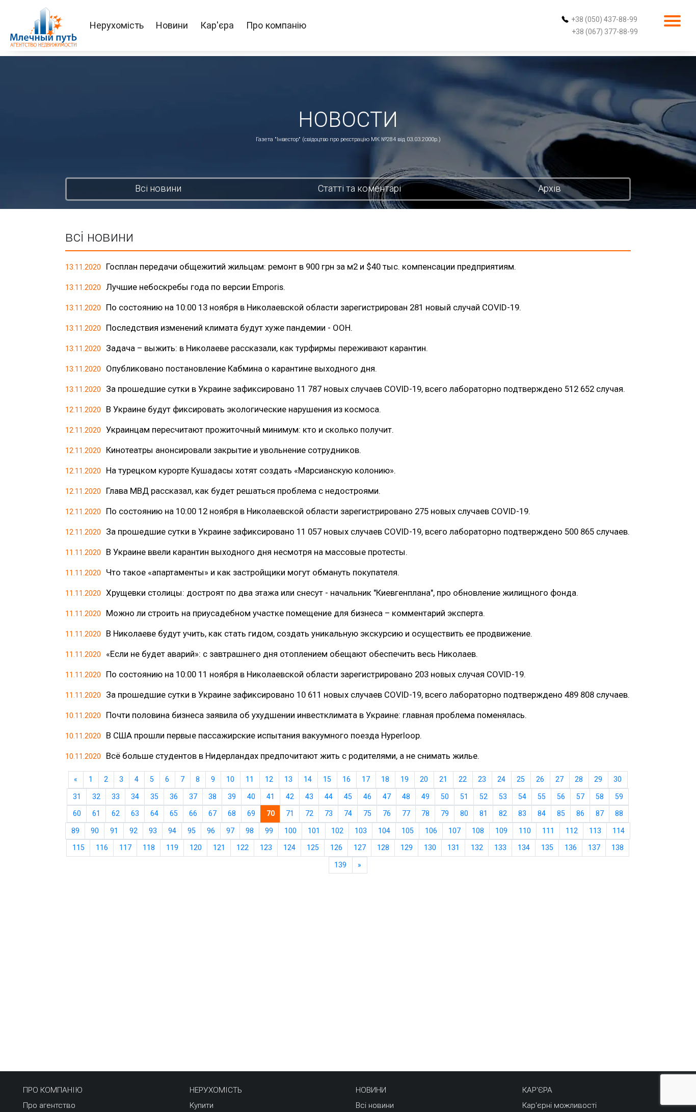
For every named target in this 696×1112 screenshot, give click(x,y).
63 (135, 813)
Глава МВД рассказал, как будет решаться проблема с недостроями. (243, 491)
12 (269, 779)
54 (522, 796)
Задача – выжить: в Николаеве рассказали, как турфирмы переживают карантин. (267, 348)
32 (96, 796)
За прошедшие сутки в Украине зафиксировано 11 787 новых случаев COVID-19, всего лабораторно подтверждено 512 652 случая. (365, 389)
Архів (549, 188)
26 (540, 779)
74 (348, 813)
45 (348, 796)
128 (383, 847)
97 (230, 831)
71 (290, 813)
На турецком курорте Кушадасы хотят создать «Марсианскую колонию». (251, 470)
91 (114, 831)
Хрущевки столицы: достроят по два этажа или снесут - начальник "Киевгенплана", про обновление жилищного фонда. (342, 593)
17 (366, 779)
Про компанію (276, 25)
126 (336, 847)
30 (617, 779)
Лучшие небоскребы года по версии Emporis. (195, 287)
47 (387, 796)
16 (346, 779)
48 (406, 796)
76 (387, 813)
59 (619, 796)
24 (501, 779)
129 (406, 847)
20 (424, 779)
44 (329, 796)
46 (367, 796)
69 (251, 813)
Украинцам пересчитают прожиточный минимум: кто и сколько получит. (250, 430)
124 (289, 847)
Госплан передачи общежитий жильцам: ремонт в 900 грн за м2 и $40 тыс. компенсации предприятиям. (311, 266)
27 (559, 779)
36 (174, 796)
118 (149, 847)
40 (251, 796)
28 (579, 779)
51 (464, 796)
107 (454, 831)
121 (219, 847)
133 (500, 847)
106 (431, 831)
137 (594, 847)
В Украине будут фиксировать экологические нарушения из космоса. (243, 409)
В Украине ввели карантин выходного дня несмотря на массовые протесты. (257, 552)
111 (548, 831)
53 (503, 796)
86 (580, 813)
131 (453, 847)
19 (404, 779)
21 (443, 779)
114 (618, 831)
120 (196, 847)
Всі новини (158, 188)
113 (595, 831)
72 (309, 813)
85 (561, 813)
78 (425, 813)
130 (430, 847)
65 (174, 813)
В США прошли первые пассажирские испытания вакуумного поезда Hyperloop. (264, 735)
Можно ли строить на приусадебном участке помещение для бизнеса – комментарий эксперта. (295, 613)
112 (572, 831)
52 (483, 796)
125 (313, 847)
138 (617, 847)
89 (75, 831)
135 (547, 847)
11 (250, 779)
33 (116, 796)
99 (269, 831)
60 (77, 813)
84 (542, 813)
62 (116, 813)
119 (172, 847)
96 (211, 831)
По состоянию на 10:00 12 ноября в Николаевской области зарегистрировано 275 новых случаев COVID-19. (318, 511)
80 (464, 813)
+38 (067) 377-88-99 (605, 31)
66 (193, 813)
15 (327, 779)
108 (478, 831)
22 (463, 779)
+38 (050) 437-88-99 (604, 19)
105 (407, 831)
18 (385, 779)
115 (78, 847)
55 (542, 796)
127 (360, 847)
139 (340, 865)
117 (125, 847)
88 (619, 813)
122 (242, 847)
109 (501, 831)
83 (522, 813)
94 (172, 831)
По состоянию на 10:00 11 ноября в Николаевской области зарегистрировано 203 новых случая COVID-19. (316, 674)
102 (337, 831)
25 (521, 779)
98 (250, 831)
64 (154, 813)
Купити (201, 1105)
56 (561, 796)
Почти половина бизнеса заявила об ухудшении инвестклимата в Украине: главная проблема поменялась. (316, 715)
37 (193, 796)
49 (425, 796)
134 (524, 847)
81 (483, 813)
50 (445, 796)
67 (212, 813)
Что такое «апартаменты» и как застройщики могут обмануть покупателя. (252, 572)
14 (308, 779)
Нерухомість (117, 25)
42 (290, 796)
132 (477, 847)
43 (309, 796)
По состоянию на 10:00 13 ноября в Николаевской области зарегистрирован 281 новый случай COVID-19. (313, 307)
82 (503, 813)
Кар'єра (217, 25)
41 (270, 796)
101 (314, 831)
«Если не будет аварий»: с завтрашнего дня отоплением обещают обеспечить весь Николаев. (292, 654)
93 (153, 831)
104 (384, 831)
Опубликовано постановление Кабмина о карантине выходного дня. (241, 368)
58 (600, 796)
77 (406, 813)
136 (571, 847)
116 (102, 847)
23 (482, 779)
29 (598, 779)
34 (135, 796)
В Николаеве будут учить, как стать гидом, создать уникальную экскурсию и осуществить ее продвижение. (319, 633)
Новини (172, 25)
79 (445, 813)
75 (367, 813)
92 (133, 831)
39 (232, 796)
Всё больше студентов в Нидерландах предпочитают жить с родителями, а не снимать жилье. (292, 756)
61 (96, 813)
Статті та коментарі (359, 188)
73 (329, 813)
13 (288, 779)
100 (290, 831)
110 (525, 831)
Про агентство (49, 1105)
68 (232, 813)
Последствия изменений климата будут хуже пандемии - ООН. (229, 328)
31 (77, 796)
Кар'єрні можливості (559, 1105)
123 (266, 847)
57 (580, 796)
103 (361, 831)
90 (95, 831)
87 (600, 813)
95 (192, 831)
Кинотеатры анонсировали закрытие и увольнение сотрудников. (233, 450)
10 (230, 779)
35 (154, 796)
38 (212, 796)
